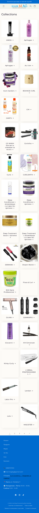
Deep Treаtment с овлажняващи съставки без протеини (29, 236)
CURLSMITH (28, 175)
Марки (6, 449)
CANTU (9, 118)
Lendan (28, 391)
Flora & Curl (28, 282)
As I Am (28, 65)
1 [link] (9, 433)
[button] (4, 6)
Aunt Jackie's (9, 91)
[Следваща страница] (29, 433)
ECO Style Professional (9, 291)
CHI (27, 109)
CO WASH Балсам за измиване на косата (10, 146)
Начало (6, 440)
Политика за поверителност (16, 505)
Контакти (6, 461)
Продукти (7, 444)
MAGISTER (28, 425)
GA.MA (9, 317)
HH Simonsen (29, 343)
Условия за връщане (30, 508)
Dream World (28, 265)
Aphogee (9, 65)
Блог (5, 457)
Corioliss (28, 143)
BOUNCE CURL (29, 91)
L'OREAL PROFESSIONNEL (29, 372)
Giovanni (9, 343)
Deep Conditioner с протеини (29, 202)
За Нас (6, 453)
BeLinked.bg (27, 503)
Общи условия (28, 505)
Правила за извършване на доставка (14, 508)
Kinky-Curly (9, 363)
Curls (9, 175)
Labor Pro (9, 399)
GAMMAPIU (28, 317)
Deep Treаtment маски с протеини (10, 234)
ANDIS (9, 40)
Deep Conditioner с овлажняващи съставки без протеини (10, 204)
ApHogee (28, 40)
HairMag (14, 503)
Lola (9, 416)
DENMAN (9, 265)
